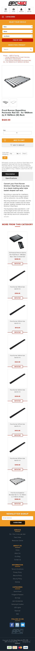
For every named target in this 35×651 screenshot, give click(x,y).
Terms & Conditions (17, 569)
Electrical (17, 611)
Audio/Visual (17, 591)
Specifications (11, 178)
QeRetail (17, 643)
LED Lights (17, 607)
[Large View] (5, 103)
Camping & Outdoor (17, 604)
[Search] (31, 49)
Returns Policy (17, 575)
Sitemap (17, 582)
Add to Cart (19, 140)
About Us (17, 553)
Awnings (17, 598)
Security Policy (17, 579)
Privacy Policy (17, 572)
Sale (17, 614)
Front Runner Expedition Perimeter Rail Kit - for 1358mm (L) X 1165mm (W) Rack (17, 495)
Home (17, 550)
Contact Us (17, 560)
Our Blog (17, 556)
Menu (5, 11)
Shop (13, 11)
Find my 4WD (17, 40)
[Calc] (4, 157)
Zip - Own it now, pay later (17, 534)
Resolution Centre (17, 540)
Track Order (17, 537)
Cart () (29, 11)
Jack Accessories (17, 601)
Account (21, 11)
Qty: (4, 130)
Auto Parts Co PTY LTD (21, 640)
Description (10, 174)
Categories (10, 17)
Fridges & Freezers (17, 594)
